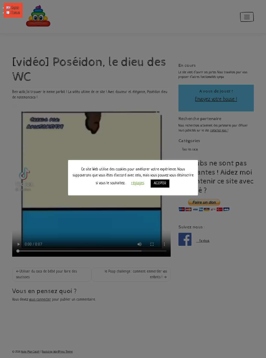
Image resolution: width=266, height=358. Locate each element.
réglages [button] (137, 183)
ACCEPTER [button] (160, 183)
